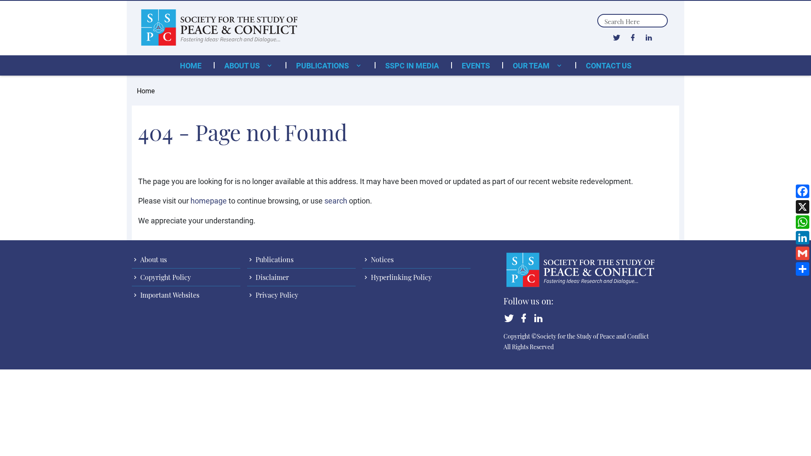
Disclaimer (271, 277)
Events (476, 65)
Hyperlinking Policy (400, 277)
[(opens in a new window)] (616, 37)
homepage (209, 200)
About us (242, 65)
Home (190, 65)
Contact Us (608, 65)
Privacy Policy (276, 294)
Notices (381, 259)
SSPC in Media (412, 65)
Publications (323, 65)
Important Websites (169, 294)
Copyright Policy (165, 277)
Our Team (532, 65)
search (335, 200)
